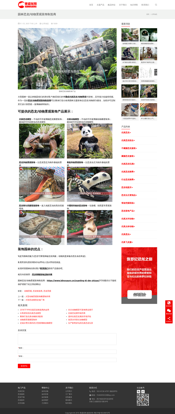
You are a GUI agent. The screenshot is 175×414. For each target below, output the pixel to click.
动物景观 (28, 291)
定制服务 (68, 397)
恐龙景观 (47, 291)
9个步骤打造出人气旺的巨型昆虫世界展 (148, 118)
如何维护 (45, 400)
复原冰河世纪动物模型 (77, 319)
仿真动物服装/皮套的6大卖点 (148, 81)
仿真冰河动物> (128, 218)
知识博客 (134, 5)
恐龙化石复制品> (129, 195)
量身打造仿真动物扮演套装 (31, 316)
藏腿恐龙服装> (128, 156)
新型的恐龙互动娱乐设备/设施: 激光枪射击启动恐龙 (130, 100)
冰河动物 (21, 403)
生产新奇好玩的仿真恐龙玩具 (80, 323)
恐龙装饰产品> (128, 210)
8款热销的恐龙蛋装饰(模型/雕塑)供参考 (148, 43)
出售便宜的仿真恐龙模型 (30, 313)
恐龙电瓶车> (127, 187)
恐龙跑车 (21, 400)
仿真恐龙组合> (128, 140)
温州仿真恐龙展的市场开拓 (79, 316)
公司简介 (68, 391)
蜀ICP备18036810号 (102, 413)
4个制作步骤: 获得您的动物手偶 (130, 62)
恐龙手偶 (21, 397)
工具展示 (45, 403)
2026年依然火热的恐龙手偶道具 (148, 100)
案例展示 (68, 400)
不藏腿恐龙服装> (129, 148)
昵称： (21, 348)
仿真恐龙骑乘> (128, 171)
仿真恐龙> (126, 132)
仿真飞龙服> (127, 242)
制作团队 (68, 403)
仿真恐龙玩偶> (128, 163)
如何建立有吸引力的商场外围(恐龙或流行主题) (130, 43)
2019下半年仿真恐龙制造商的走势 (34, 310)
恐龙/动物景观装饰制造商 (39, 100)
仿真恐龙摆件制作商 (76, 313)
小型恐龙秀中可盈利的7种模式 (130, 118)
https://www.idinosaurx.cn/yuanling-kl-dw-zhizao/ (73, 280)
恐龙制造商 (37, 291)
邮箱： (21, 356)
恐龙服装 (21, 394)
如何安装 (45, 394)
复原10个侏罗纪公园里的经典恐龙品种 (148, 62)
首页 (91, 5)
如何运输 (45, 391)
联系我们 (145, 5)
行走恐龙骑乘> (128, 179)
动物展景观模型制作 (28, 319)
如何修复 (45, 397)
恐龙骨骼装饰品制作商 (42, 274)
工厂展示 (68, 394)
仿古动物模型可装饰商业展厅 (80, 310)
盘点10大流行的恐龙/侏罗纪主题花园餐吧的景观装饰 (130, 81)
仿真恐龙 (21, 391)
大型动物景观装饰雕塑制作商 (37, 296)
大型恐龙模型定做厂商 (35, 300)
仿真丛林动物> (128, 226)
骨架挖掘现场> (128, 203)
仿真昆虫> (126, 234)
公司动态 (45, 23)
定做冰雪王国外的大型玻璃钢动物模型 (36, 323)
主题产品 (100, 5)
